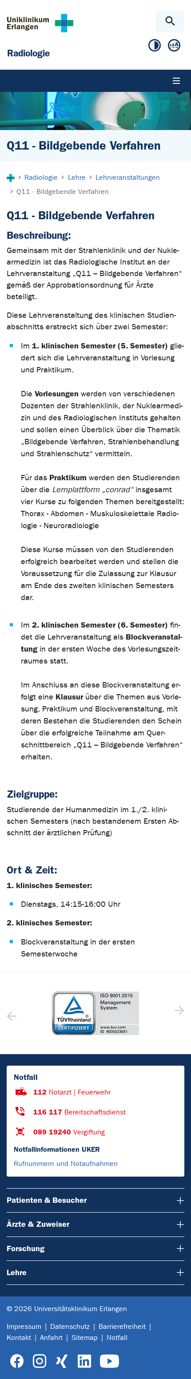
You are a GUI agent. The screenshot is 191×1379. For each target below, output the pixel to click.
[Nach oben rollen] (177, 1364)
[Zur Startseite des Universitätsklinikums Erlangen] (40, 23)
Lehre (17, 1272)
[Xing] (61, 1361)
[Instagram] (39, 1361)
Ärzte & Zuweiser (38, 1224)
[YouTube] (109, 1361)
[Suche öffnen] (170, 21)
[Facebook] (17, 1361)
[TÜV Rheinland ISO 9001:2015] (95, 1013)
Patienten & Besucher (47, 1200)
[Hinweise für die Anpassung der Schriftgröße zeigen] (174, 47)
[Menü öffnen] (176, 81)
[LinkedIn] (84, 1361)
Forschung (25, 1248)
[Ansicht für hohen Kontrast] (154, 47)
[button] (178, 1013)
